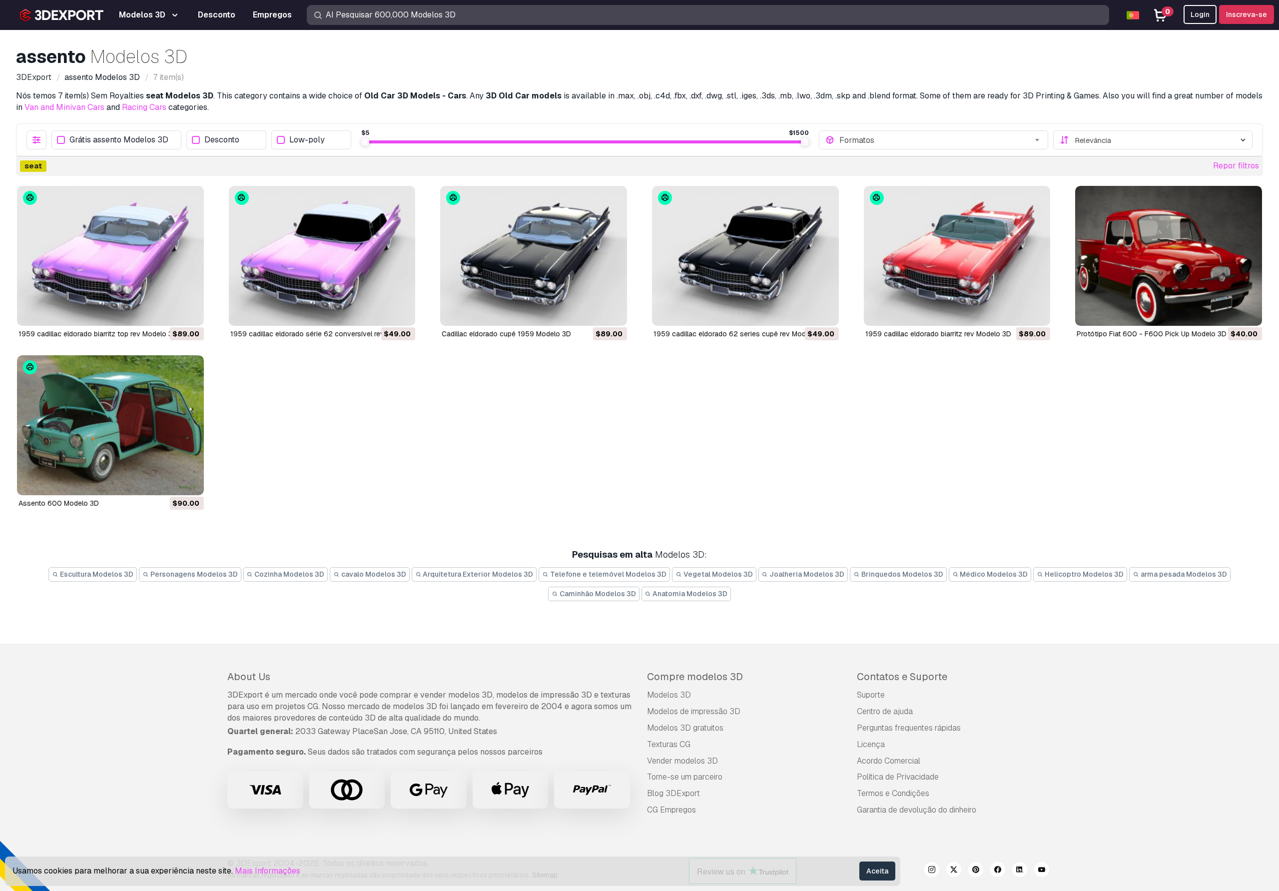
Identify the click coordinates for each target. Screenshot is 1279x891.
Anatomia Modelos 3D (689, 593)
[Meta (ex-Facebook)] (998, 871)
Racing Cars (144, 107)
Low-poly (307, 140)
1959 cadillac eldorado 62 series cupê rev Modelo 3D (740, 333)
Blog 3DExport (673, 793)
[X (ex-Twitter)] (954, 871)
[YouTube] (1042, 871)
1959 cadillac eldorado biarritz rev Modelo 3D (938, 333)
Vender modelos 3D (682, 761)
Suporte (871, 695)
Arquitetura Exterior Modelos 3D (477, 574)
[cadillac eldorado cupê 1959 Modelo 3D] (533, 256)
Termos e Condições (893, 793)
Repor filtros (1236, 165)
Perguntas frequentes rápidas (909, 728)
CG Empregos (671, 810)
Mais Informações (267, 871)
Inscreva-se (1246, 14)
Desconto (221, 140)
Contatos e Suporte (902, 676)
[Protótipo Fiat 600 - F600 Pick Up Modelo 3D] (1168, 256)
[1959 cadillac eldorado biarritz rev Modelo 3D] (957, 256)
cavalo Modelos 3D (373, 574)
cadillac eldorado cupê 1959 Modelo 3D (506, 333)
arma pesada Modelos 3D (1183, 574)
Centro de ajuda (885, 711)
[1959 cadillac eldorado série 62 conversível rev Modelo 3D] (322, 256)
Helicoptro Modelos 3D (1083, 574)
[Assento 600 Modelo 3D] (110, 425)
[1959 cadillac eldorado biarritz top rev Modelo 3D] (110, 256)
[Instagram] (932, 871)
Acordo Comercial (888, 761)
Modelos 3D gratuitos (685, 728)
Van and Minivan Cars (64, 107)
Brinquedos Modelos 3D (901, 574)
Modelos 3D (669, 695)
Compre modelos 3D (695, 676)
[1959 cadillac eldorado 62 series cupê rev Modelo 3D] (745, 256)
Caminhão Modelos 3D (597, 593)
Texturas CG (668, 744)
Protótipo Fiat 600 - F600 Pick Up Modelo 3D (1152, 333)
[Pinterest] (976, 871)
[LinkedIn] (1020, 871)
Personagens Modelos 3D (193, 574)
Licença (871, 744)
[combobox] (940, 139)
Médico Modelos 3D (993, 574)
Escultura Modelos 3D (95, 574)
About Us (248, 676)
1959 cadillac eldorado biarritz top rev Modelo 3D (97, 333)
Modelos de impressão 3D (693, 711)
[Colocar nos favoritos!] (189, 311)
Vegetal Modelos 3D (717, 574)
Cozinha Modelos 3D (288, 574)
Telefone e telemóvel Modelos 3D (607, 574)
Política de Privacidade (898, 777)
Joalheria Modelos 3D (806, 574)
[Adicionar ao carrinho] (169, 311)
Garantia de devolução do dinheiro (916, 810)
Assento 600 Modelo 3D (58, 503)
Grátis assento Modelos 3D (118, 140)
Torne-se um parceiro (684, 777)
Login (1200, 14)
